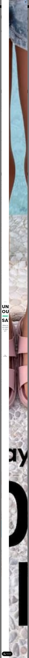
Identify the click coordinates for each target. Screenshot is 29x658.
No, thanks (5, 355)
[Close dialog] (25, 2)
